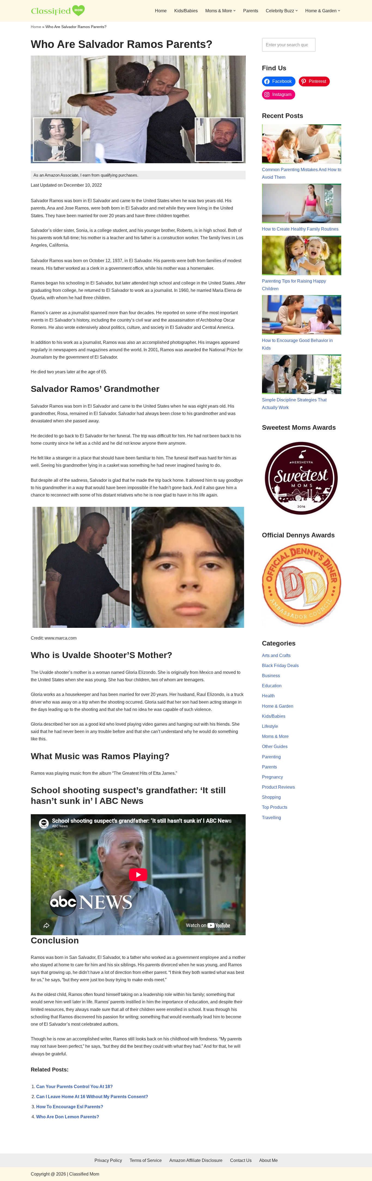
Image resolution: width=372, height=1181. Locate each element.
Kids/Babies (186, 10)
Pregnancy (272, 777)
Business (271, 675)
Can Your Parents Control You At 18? (74, 1086)
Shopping (271, 797)
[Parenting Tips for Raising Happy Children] (301, 257)
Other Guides (275, 746)
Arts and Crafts (276, 655)
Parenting (271, 757)
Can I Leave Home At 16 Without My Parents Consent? (92, 1096)
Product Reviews (278, 787)
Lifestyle (270, 726)
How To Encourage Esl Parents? (69, 1106)
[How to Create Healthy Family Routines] (301, 205)
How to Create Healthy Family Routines (300, 229)
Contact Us (241, 1160)
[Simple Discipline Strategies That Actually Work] (301, 375)
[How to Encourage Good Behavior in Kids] (301, 316)
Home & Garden (277, 706)
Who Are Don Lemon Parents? (67, 1117)
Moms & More (275, 736)
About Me (268, 1160)
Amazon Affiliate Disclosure (195, 1160)
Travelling (271, 817)
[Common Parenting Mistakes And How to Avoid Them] (301, 145)
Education (272, 685)
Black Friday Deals (280, 665)
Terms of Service (146, 1160)
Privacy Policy (108, 1160)
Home (161, 10)
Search (329, 45)
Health (268, 696)
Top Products (274, 807)
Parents (250, 10)
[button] (234, 11)
